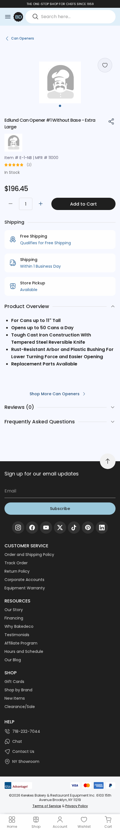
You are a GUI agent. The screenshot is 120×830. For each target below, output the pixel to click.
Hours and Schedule (23, 651)
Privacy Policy (76, 806)
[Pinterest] (88, 527)
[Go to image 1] (60, 106)
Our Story (13, 609)
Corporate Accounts (24, 579)
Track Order (16, 563)
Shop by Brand (18, 690)
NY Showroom (25, 761)
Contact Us (23, 751)
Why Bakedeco (18, 626)
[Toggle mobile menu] (7, 16)
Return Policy (17, 571)
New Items (14, 698)
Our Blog (12, 660)
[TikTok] (74, 527)
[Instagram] (18, 527)
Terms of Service (46, 806)
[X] (60, 527)
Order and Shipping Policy (29, 554)
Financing (13, 618)
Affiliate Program (20, 643)
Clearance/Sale (19, 706)
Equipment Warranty (24, 588)
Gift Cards (14, 681)
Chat (17, 741)
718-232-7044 (26, 731)
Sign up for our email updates (41, 473)
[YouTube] (46, 527)
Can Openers (22, 38)
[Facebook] (32, 527)
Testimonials (16, 635)
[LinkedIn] (102, 527)
